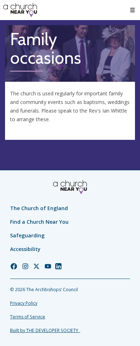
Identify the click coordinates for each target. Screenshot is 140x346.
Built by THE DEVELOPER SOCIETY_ (45, 330)
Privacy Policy (23, 303)
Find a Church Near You (39, 221)
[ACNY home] (20, 10)
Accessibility (25, 249)
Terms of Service (27, 317)
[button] (132, 10)
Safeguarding (27, 235)
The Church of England (39, 208)
